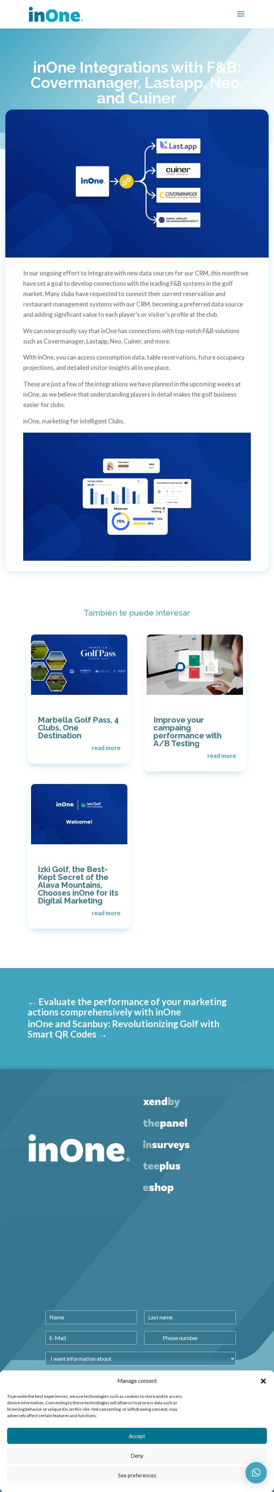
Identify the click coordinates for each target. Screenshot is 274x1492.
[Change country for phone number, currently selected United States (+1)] (152, 1338)
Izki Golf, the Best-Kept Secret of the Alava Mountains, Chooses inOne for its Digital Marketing (78, 885)
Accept (137, 1436)
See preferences (137, 1475)
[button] (263, 1381)
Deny (137, 1455)
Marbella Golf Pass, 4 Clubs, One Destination (78, 727)
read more (106, 748)
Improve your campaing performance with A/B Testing (187, 731)
